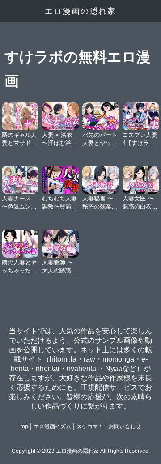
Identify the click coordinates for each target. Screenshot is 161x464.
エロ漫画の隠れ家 (80, 11)
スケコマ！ (89, 426)
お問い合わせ (125, 426)
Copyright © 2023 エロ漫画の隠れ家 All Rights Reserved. (81, 451)
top (24, 426)
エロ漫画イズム (52, 426)
